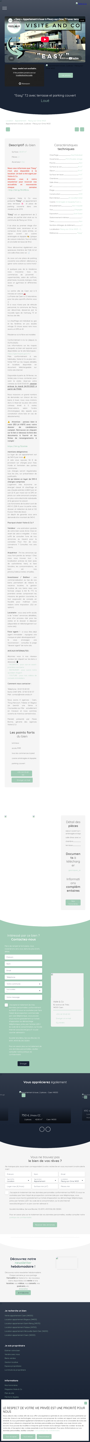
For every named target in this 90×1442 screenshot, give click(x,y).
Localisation (64, 1179)
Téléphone (11, 977)
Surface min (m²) (41, 1186)
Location (9, 120)
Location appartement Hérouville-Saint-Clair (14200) (26, 1331)
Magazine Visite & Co (13, 1389)
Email (9, 970)
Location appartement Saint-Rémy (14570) (22, 1323)
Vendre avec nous (12, 1354)
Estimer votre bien (12, 1350)
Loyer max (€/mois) (15, 1186)
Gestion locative (11, 1362)
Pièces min (65, 1186)
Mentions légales (12, 1397)
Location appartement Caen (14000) (20, 1335)
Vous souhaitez (10, 989)
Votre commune (13, 984)
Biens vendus (10, 1358)
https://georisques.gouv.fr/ (19, 353)
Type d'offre (10, 1179)
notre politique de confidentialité (46, 1430)
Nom (9, 964)
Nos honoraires (11, 1385)
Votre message (13, 997)
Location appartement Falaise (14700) (21, 1327)
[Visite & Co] (82, 8)
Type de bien (37, 1179)
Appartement (20, 120)
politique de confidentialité (20, 1217)
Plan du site (9, 1393)
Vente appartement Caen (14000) (19, 1315)
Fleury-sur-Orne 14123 (37, 120)
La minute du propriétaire (15, 1370)
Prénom (10, 957)
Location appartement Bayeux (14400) (21, 1319)
